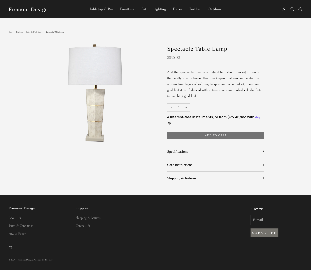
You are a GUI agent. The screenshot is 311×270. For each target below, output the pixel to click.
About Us (15, 218)
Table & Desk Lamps (34, 32)
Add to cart (216, 135)
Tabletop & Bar (101, 9)
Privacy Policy (17, 233)
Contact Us (83, 226)
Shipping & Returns (88, 218)
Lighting (160, 9)
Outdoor (214, 9)
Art (143, 9)
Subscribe (264, 233)
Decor (177, 9)
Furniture (127, 9)
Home (11, 32)
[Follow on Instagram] (10, 247)
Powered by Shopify (43, 260)
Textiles (195, 9)
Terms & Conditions (21, 226)
